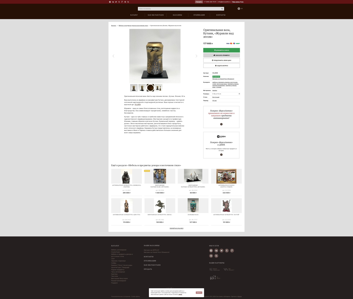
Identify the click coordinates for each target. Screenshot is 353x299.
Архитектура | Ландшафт (120, 267)
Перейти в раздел (176, 228)
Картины (114, 274)
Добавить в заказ (222, 50)
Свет (113, 258)
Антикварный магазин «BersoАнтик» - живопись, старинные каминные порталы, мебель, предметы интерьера (122, 8)
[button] (196, 56)
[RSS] (128, 1)
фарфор (214, 90)
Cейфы (113, 263)
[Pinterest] (125, 1)
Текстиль (114, 276)
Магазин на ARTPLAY (151, 250)
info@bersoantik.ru (224, 2)
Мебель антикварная (118, 250)
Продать (199, 2)
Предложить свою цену (222, 60)
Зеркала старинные (118, 261)
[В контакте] (113, 1)
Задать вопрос (222, 65)
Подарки (114, 283)
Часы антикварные (118, 272)
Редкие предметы (117, 270)
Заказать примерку (222, 55)
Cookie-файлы (135, 296)
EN (242, 8)
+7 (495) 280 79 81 (210, 2)
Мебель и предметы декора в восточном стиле (122, 255)
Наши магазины (151, 245)
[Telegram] (109, 1)
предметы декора (233, 84)
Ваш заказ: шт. (238, 2)
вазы (213, 87)
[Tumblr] (119, 1)
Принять (199, 292)
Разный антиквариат (118, 281)
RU (239, 8)
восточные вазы (222, 84)
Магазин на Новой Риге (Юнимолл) (223, 79)
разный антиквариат (218, 85)
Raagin (240, 296)
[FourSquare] (122, 1)
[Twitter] (116, 1)
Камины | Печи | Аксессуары (121, 265)
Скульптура (115, 252)
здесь (180, 294)
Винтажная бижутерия (119, 278)
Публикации (150, 261)
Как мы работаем (152, 265)
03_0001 (138, 104)
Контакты (149, 256)
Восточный (215, 97)
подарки (218, 87)
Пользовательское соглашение (120, 296)
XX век (214, 100)
